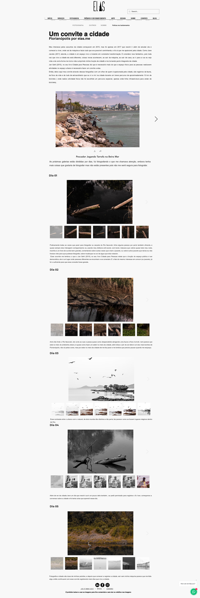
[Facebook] (102, 585)
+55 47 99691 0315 (87, 589)
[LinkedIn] (97, 585)
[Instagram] (108, 585)
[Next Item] (156, 119)
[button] (95, 151)
